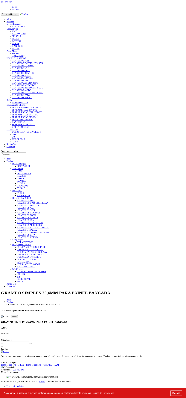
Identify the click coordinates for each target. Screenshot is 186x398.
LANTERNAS (18, 122)
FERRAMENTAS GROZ (23, 124)
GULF (15, 142)
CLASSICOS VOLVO (22, 97)
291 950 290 (6, 2)
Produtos (10, 21)
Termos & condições (15, 386)
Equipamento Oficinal (16, 105)
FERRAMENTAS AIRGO (24, 117)
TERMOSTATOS (20, 102)
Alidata (42, 381)
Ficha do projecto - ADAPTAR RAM (42, 365)
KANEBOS (17, 46)
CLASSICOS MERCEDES (24, 85)
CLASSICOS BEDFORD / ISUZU (27, 88)
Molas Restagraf (14, 24)
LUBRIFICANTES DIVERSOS (26, 132)
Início (9, 19)
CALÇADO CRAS (20, 127)
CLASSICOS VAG (20, 68)
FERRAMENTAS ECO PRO (25, 115)
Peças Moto (12, 51)
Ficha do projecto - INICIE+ (13, 365)
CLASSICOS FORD (21, 75)
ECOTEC (16, 41)
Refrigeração (12, 100)
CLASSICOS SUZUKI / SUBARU (27, 92)
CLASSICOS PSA (20, 80)
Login (14, 7)
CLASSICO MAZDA (21, 90)
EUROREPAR (18, 139)
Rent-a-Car (11, 144)
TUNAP (15, 48)
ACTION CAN (19, 34)
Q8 (13, 137)
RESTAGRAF (18, 26)
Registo (15, 9)
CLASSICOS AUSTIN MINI (25, 83)
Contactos (11, 146)
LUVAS (15, 43)
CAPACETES (18, 56)
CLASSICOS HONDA (22, 78)
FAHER (15, 38)
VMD (14, 31)
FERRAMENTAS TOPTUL (24, 110)
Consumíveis (12, 29)
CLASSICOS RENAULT (23, 73)
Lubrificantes (12, 129)
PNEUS (15, 53)
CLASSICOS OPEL (21, 70)
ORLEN (15, 134)
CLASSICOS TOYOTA (23, 65)
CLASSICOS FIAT (20, 61)
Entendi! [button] (176, 393)
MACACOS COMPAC (22, 119)
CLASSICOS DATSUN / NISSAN (27, 63)
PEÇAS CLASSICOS (16, 58)
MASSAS (16, 36)
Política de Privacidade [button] (103, 393)
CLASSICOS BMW (21, 95)
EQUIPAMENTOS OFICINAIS (26, 107)
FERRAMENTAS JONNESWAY (27, 112)
